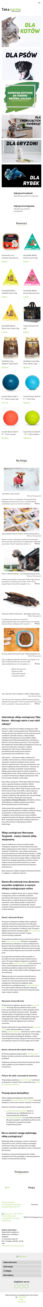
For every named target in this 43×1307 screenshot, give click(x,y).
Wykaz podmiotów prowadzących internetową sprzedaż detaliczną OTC (11, 1204)
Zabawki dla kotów (14, 1032)
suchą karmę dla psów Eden (16, 1111)
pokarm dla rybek (25, 1080)
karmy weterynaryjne (13, 941)
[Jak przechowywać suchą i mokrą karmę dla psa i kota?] (21, 519)
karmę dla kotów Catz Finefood (22, 1100)
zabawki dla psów (32, 985)
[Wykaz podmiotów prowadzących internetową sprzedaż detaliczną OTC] (13, 1217)
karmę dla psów (34, 931)
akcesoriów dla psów (20, 963)
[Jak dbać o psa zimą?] (21, 479)
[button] (21, 1262)
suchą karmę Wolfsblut (14, 1118)
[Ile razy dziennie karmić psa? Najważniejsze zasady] (21, 639)
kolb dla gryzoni (32, 1054)
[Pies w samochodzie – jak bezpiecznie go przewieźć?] (21, 559)
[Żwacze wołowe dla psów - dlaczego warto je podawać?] (21, 599)
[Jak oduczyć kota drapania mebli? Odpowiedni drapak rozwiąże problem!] (21, 679)
